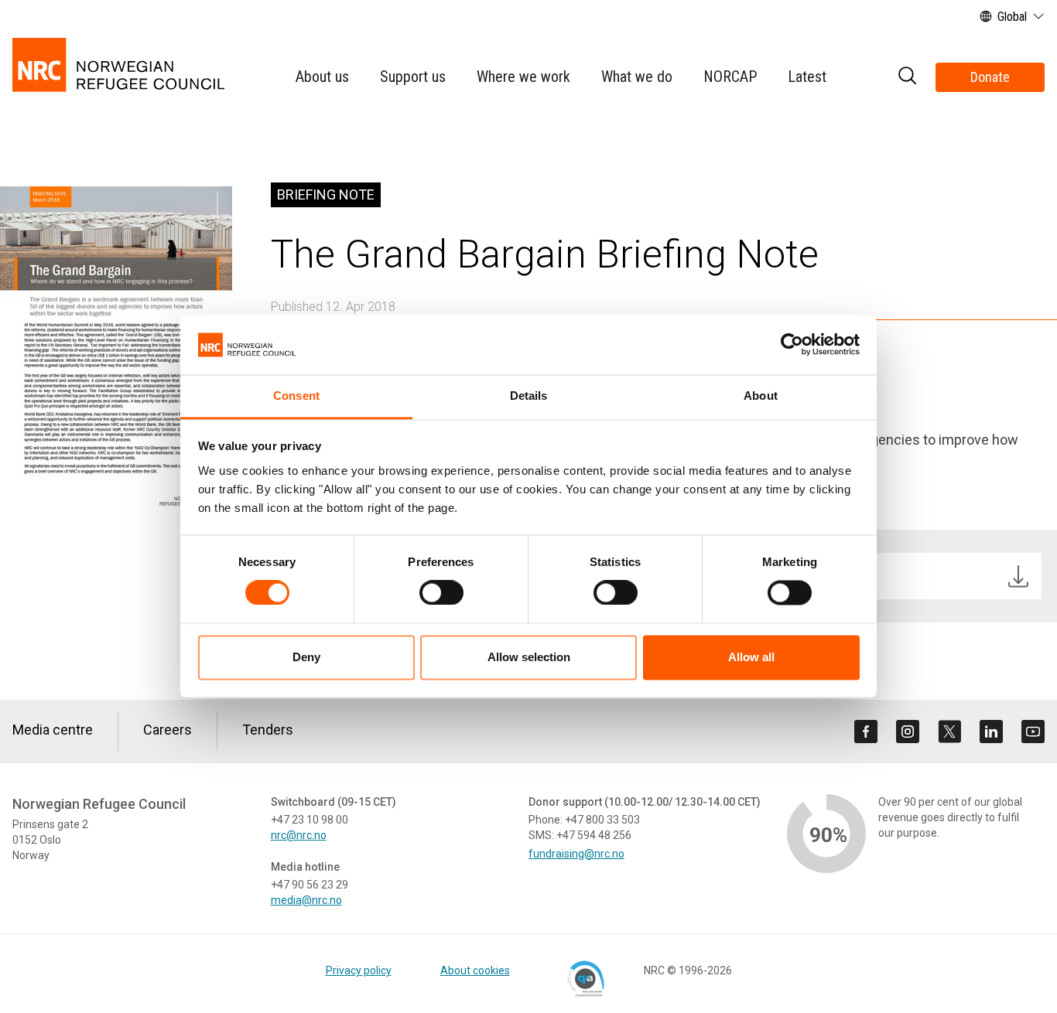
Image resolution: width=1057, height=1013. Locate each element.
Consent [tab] (296, 395)
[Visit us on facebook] (865, 731)
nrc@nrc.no (299, 835)
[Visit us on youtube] (1033, 731)
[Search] (907, 77)
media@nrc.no (306, 900)
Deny (306, 656)
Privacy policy (359, 970)
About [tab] (761, 395)
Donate (990, 77)
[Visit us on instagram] (907, 731)
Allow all (751, 656)
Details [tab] (529, 395)
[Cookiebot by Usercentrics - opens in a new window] (792, 344)
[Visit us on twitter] (949, 731)
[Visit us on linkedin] (991, 731)
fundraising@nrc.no (576, 854)
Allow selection (528, 656)
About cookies (475, 970)
